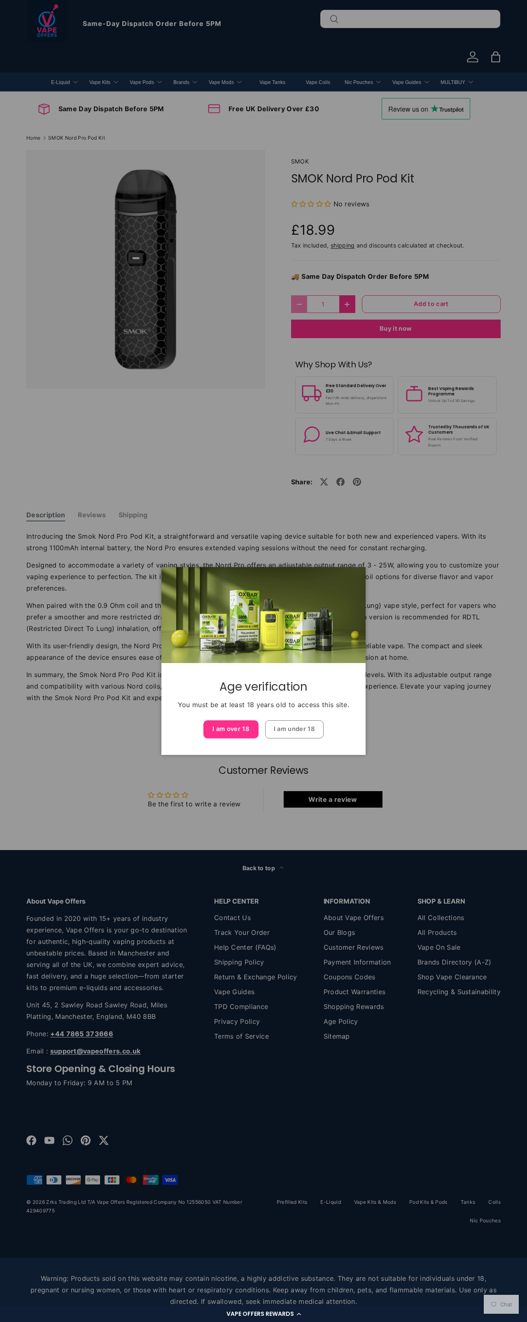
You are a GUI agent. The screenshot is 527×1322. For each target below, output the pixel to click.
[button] (263, 1314)
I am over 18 (231, 729)
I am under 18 (294, 729)
